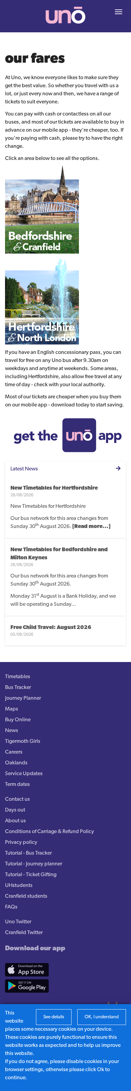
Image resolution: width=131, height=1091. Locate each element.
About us (15, 821)
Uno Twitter (18, 922)
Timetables (17, 677)
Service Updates (24, 773)
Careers (14, 752)
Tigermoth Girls (22, 741)
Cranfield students (26, 896)
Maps (11, 709)
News (11, 730)
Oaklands (16, 763)
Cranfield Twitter (24, 932)
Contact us (17, 799)
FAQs (11, 907)
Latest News (24, 469)
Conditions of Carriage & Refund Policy (49, 831)
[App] (66, 435)
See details (53, 1017)
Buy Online (18, 720)
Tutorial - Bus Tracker (28, 853)
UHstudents (19, 885)
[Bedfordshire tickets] (42, 207)
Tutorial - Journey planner (33, 864)
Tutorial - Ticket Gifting (30, 875)
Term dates (17, 784)
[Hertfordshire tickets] (42, 298)
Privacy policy (21, 842)
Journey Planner (23, 698)
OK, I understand (102, 1017)
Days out (15, 810)
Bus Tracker (18, 687)
